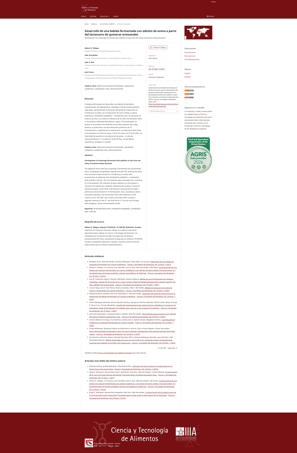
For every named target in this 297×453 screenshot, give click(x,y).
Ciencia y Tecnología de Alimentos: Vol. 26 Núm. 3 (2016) (118, 334)
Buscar (211, 16)
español (187, 77)
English (187, 73)
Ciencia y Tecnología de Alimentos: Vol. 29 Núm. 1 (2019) (153, 343)
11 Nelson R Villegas (159, 47)
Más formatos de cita (157, 111)
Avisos (115, 16)
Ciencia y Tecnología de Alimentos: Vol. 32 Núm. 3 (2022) (148, 291)
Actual (83, 16)
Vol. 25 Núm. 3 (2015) (107, 24)
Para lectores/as (189, 52)
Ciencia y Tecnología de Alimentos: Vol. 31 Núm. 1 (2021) (137, 285)
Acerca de (104, 16)
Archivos (93, 16)
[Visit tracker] (198, 39)
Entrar (213, 2)
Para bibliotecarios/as (191, 59)
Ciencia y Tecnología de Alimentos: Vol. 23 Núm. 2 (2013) (149, 264)
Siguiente (171, 348)
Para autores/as (189, 56)
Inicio (86, 24)
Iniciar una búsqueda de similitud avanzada (114, 353)
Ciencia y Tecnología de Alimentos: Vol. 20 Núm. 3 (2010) (143, 317)
